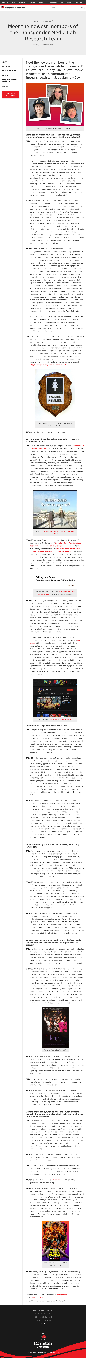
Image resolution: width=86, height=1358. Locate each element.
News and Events (9, 71)
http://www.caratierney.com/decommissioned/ (48, 365)
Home (36, 21)
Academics (32, 2)
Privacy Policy (31, 1352)
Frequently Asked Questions (9, 81)
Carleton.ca (4, 2)
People (5, 75)
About (13, 2)
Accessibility (42, 1352)
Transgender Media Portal (11, 94)
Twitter (33, 1298)
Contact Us (6, 86)
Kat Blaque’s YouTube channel (60, 719)
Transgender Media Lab (15, 8)
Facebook (40, 1298)
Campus (41, 2)
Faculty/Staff (78, 2)
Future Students (52, 2)
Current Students (66, 2)
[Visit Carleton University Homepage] (43, 1340)
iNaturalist (56, 1180)
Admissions (21, 2)
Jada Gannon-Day (67, 77)
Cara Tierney (46, 70)
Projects (6, 66)
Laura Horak (43, 1324)
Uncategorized (45, 21)
